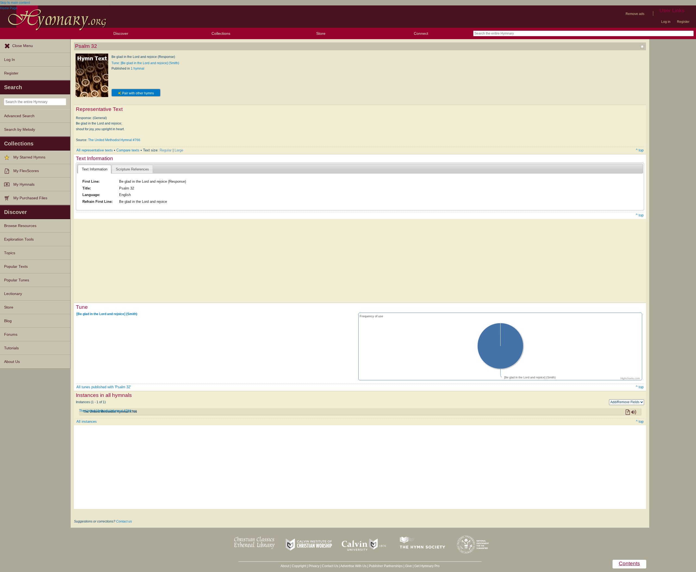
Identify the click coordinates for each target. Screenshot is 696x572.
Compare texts (127, 150)
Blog (8, 321)
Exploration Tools (19, 239)
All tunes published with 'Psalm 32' (103, 387)
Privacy (314, 566)
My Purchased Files (30, 198)
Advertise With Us (353, 566)
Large (179, 150)
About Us (12, 362)
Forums (10, 334)
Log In (9, 60)
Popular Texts (16, 267)
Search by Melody (19, 130)
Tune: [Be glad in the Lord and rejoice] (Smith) (145, 63)
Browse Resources (20, 226)
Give (408, 566)
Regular (166, 150)
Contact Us (330, 566)
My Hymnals (24, 184)
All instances (86, 421)
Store (320, 33)
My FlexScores (26, 171)
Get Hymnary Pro (427, 566)
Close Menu (22, 46)
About (285, 566)
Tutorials (11, 348)
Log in (665, 22)
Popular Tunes (16, 280)
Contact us (124, 521)
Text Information (94, 169)
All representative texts (94, 150)
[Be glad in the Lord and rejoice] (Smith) (106, 314)
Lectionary (13, 294)
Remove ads (635, 14)
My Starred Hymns (29, 157)
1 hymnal (137, 68)
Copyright (299, 566)
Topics (9, 253)
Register (683, 22)
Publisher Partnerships (386, 566)
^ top (640, 150)
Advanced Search (19, 116)
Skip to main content (15, 3)
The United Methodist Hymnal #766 (114, 140)
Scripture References (132, 169)
